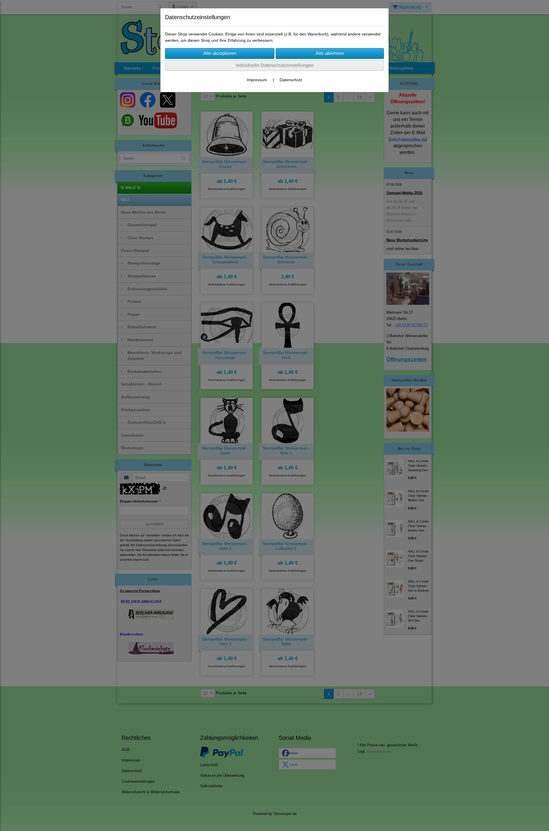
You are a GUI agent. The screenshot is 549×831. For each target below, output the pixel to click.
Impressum (257, 79)
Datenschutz (291, 79)
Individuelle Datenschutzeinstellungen (274, 65)
